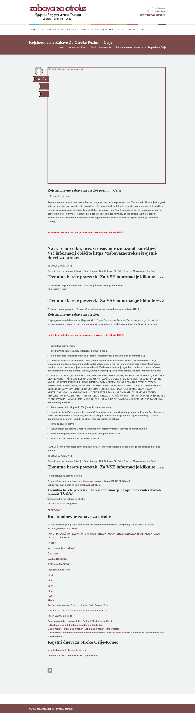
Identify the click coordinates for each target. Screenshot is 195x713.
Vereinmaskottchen (72, 632)
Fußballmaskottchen (80, 625)
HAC (50, 596)
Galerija (121, 30)
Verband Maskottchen (118, 632)
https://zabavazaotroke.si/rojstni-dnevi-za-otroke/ (102, 255)
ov (76, 655)
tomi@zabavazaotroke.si (88, 485)
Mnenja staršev (81, 30)
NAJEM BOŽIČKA (57, 559)
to (68, 655)
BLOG (51, 599)
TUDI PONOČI (63, 537)
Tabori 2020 (54, 615)
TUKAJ (121, 232)
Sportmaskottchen (57, 621)
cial (58, 655)
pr (74, 655)
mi (90, 655)
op (86, 655)
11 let (50, 575)
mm (53, 655)
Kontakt (132, 30)
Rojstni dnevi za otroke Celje (55, 30)
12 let (50, 580)
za (93, 655)
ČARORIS (53, 553)
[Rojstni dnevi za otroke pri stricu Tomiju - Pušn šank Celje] (58, 12)
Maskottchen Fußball (79, 621)
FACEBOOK (54, 510)
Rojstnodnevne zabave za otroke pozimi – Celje (84, 190)
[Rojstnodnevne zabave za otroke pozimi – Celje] (45, 94)
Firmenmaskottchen (94, 632)
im (71, 655)
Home (62, 47)
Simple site (66, 615)
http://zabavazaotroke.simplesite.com (67, 650)
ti (88, 655)
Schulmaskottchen (94, 628)
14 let (50, 591)
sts (65, 655)
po (62, 655)
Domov (33, 30)
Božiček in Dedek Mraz (103, 30)
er (56, 655)
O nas (142, 30)
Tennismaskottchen (72, 628)
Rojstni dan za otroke (101, 47)
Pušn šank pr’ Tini (98, 605)
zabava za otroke (77, 47)
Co (49, 655)
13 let (50, 585)
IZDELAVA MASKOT (58, 564)
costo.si (69, 709)
